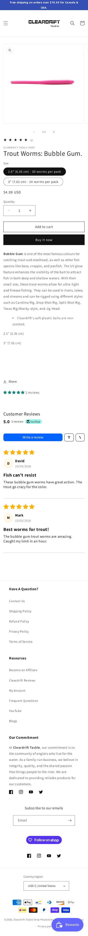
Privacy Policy (19, 631)
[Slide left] (34, 132)
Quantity (9, 202)
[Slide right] (54, 132)
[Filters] (69, 437)
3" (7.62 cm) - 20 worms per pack (33, 182)
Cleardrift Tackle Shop (27, 919)
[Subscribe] (70, 820)
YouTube (15, 711)
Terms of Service (21, 642)
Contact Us (17, 601)
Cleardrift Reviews (22, 680)
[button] (6, 23)
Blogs (13, 721)
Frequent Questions (23, 701)
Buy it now (44, 240)
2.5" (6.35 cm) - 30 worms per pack (34, 172)
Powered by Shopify (52, 919)
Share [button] (13, 381)
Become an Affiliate (23, 670)
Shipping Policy (20, 611)
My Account (17, 690)
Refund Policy (19, 621)
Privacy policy (46, 926)
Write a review (33, 437)
